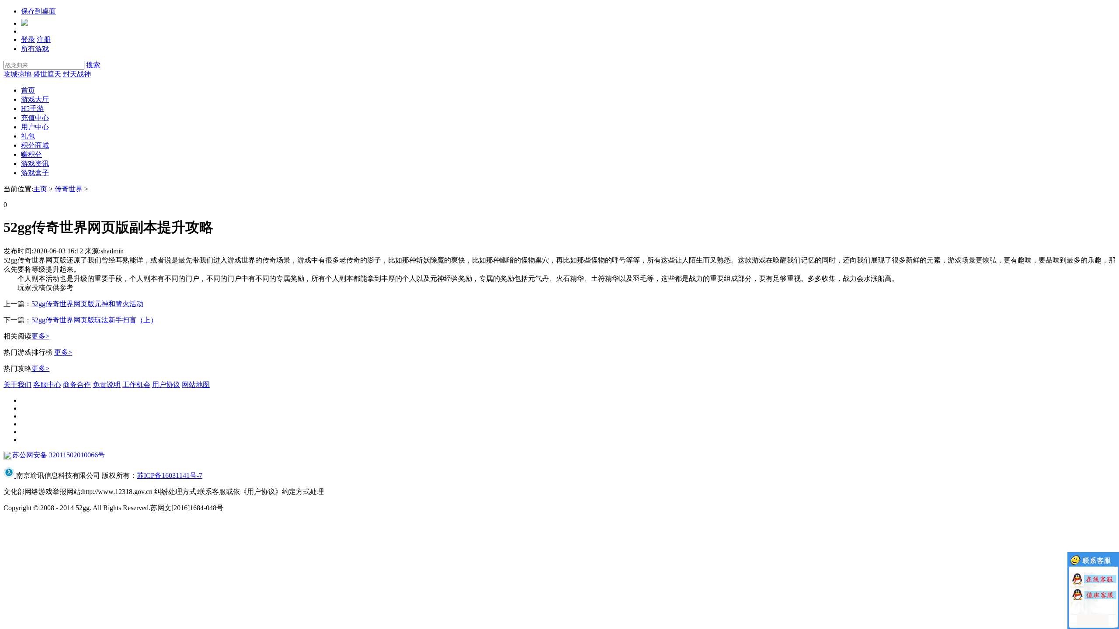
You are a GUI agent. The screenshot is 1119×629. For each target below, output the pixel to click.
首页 (28, 90)
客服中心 (47, 384)
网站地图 (196, 384)
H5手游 (32, 108)
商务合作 (77, 384)
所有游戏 (35, 48)
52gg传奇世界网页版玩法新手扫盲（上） (94, 320)
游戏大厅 (35, 99)
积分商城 (35, 145)
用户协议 (166, 384)
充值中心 (35, 117)
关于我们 (17, 384)
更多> (40, 336)
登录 (28, 39)
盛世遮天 (47, 74)
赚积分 (31, 154)
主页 (40, 189)
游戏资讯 (35, 163)
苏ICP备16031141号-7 (169, 475)
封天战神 (77, 74)
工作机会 (136, 384)
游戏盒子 (35, 172)
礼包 (28, 136)
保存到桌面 (38, 11)
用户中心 (35, 127)
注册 (44, 39)
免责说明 (107, 384)
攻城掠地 (17, 74)
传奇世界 (69, 189)
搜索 (93, 65)
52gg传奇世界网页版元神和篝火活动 (87, 304)
